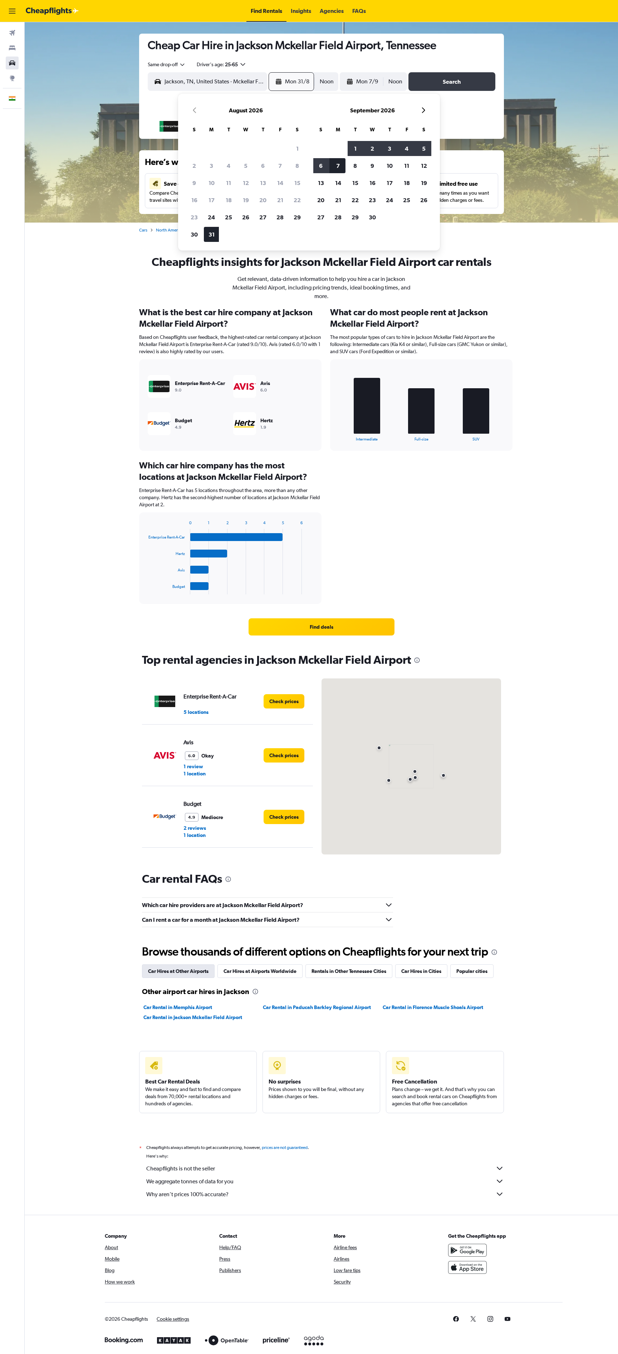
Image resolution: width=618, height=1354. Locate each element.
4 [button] (228, 165)
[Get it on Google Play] (467, 1250)
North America (169, 230)
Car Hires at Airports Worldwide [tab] (260, 971)
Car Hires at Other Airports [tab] (178, 971)
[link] (321, 626)
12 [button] (246, 183)
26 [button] (245, 217)
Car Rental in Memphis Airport (177, 1007)
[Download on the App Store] (467, 1267)
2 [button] (194, 165)
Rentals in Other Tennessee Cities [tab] (349, 971)
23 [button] (194, 217)
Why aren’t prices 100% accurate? (187, 1194)
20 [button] (262, 200)
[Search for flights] (12, 33)
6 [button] (263, 165)
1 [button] (297, 148)
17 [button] (212, 200)
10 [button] (212, 183)
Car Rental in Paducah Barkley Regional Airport (317, 1007)
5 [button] (245, 165)
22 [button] (297, 200)
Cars (143, 230)
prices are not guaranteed (285, 1147)
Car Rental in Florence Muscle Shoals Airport (433, 1007)
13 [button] (263, 183)
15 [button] (297, 183)
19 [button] (246, 200)
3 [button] (211, 165)
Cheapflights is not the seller (180, 1168)
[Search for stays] (12, 48)
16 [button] (194, 200)
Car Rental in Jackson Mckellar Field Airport (192, 1017)
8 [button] (297, 165)
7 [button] (280, 165)
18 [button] (229, 200)
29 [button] (297, 217)
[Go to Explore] (12, 78)
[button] (12, 11)
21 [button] (280, 200)
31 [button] (212, 234)
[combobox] (167, 64)
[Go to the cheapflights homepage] (52, 11)
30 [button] (194, 234)
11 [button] (228, 183)
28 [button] (280, 217)
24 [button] (211, 217)
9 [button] (194, 183)
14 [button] (280, 183)
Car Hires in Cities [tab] (421, 971)
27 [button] (262, 217)
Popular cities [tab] (471, 971)
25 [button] (228, 217)
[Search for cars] (12, 63)
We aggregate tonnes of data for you (190, 1181)
